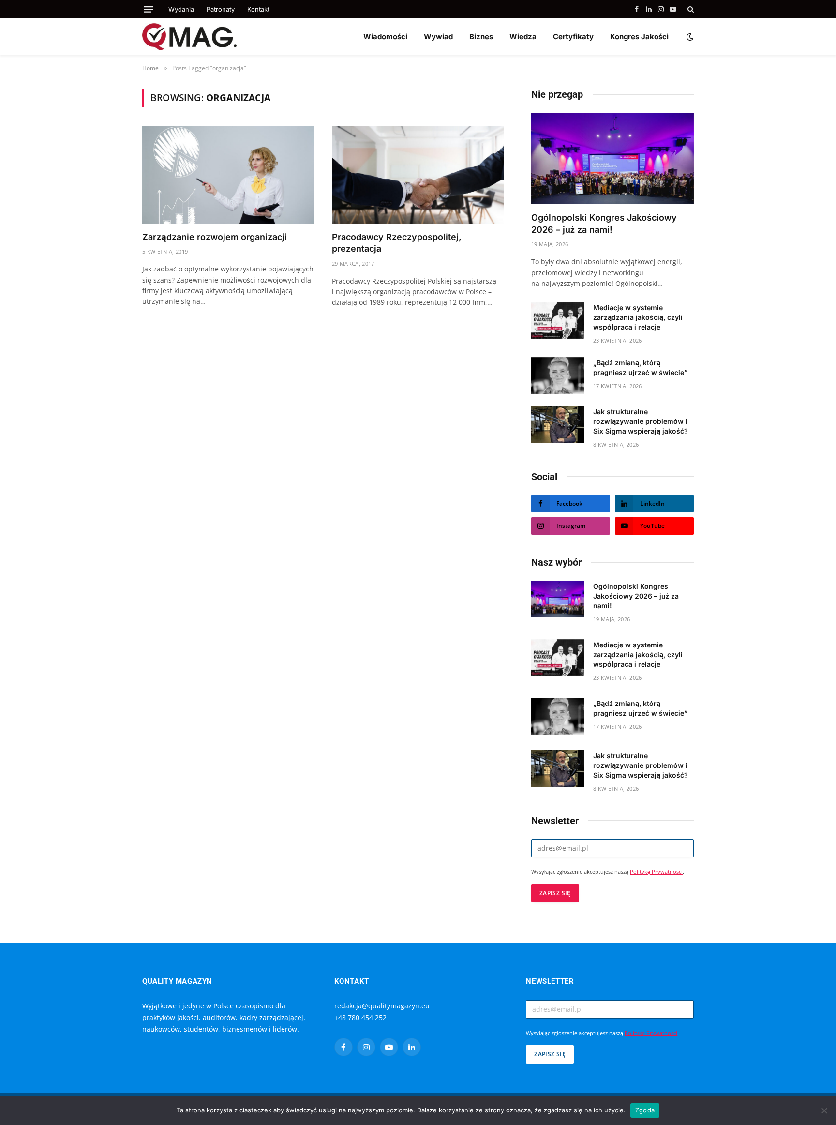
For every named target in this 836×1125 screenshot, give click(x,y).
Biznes (481, 36)
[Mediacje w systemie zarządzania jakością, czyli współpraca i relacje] (557, 320)
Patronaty (221, 9)
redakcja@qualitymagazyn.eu (382, 1005)
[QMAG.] (189, 36)
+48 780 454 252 (360, 1017)
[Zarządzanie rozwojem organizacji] (228, 174)
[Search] (690, 9)
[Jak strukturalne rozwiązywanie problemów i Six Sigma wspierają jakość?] (557, 424)
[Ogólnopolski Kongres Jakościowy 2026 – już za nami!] (612, 158)
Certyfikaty (573, 36)
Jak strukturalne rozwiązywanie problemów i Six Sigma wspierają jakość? (640, 421)
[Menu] (148, 9)
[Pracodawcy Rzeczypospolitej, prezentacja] (418, 174)
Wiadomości (385, 36)
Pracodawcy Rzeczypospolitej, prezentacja (397, 243)
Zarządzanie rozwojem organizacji (214, 237)
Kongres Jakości (639, 36)
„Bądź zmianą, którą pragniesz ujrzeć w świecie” (640, 367)
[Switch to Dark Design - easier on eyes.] (689, 37)
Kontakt (258, 9)
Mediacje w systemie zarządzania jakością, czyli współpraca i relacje (638, 317)
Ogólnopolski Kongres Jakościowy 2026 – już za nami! (604, 223)
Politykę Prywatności (656, 872)
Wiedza (523, 36)
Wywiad (438, 36)
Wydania (181, 9)
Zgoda (645, 1110)
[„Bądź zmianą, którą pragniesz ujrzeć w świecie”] (557, 375)
